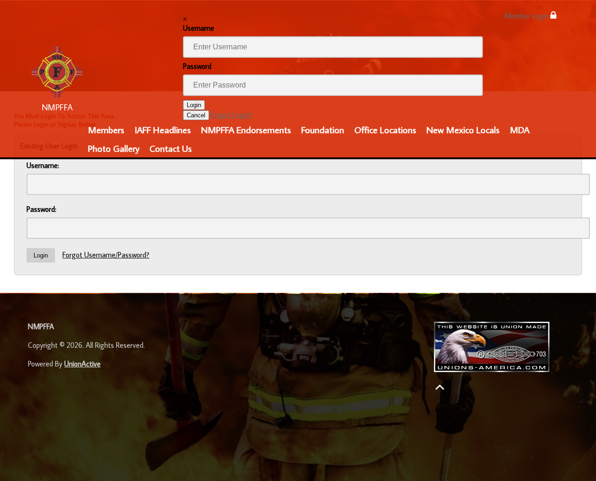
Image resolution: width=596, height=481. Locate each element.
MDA (519, 129)
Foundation (322, 129)
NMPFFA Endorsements (246, 129)
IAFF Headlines (163, 129)
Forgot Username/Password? (105, 254)
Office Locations (385, 129)
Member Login (527, 15)
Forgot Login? (231, 114)
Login (194, 105)
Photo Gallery (113, 148)
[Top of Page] (440, 387)
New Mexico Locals (463, 129)
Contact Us (170, 148)
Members (106, 129)
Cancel (196, 115)
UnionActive (82, 363)
